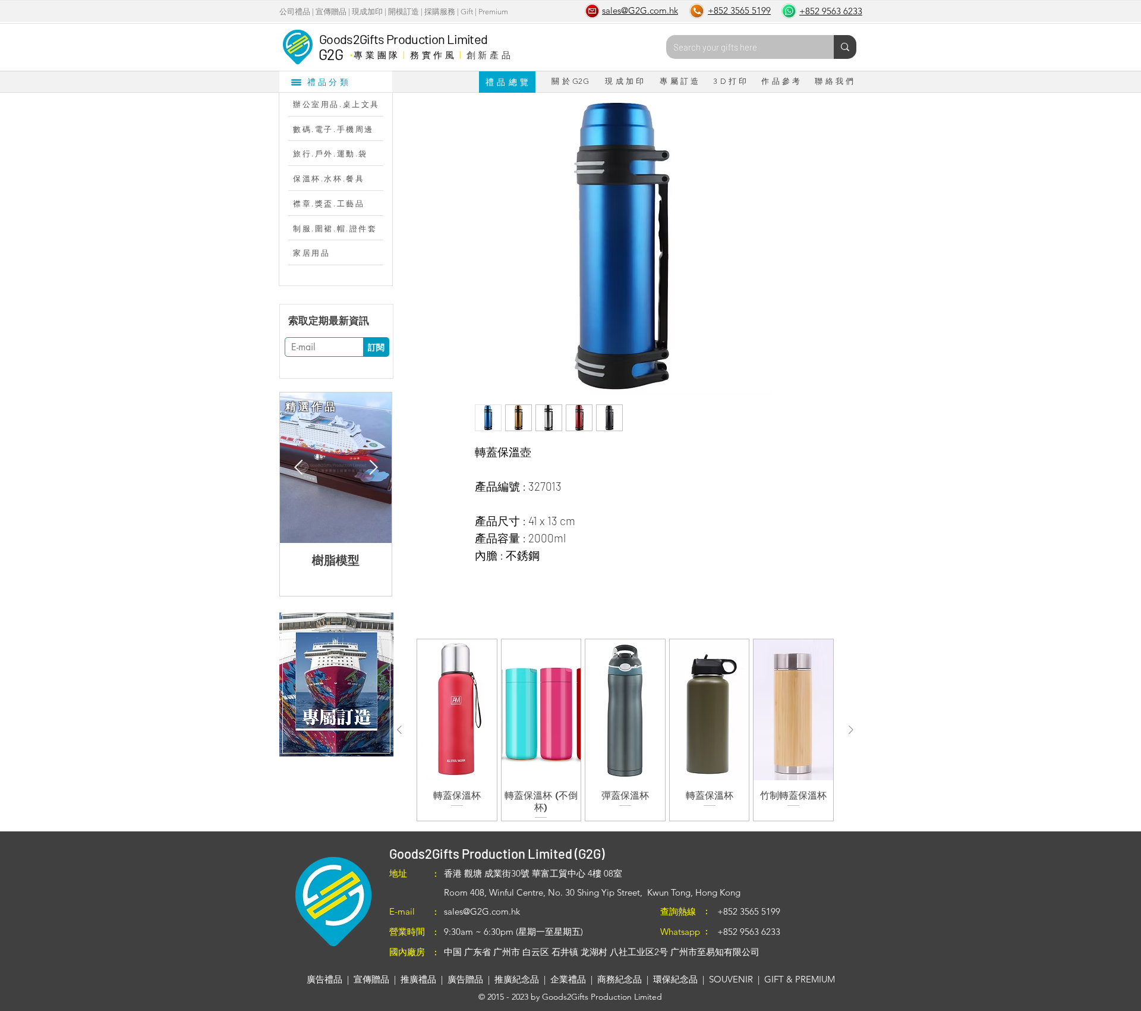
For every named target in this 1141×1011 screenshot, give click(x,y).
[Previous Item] (298, 468)
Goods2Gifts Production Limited (403, 38)
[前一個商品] (399, 730)
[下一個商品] (851, 730)
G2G (331, 54)
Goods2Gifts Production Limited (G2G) (496, 853)
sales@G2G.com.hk (482, 911)
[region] (336, 684)
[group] (625, 730)
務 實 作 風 (432, 54)
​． (351, 51)
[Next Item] (373, 468)
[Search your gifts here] (845, 47)
